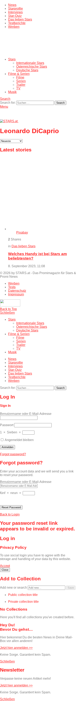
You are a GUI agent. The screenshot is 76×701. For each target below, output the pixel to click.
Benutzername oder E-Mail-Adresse (25, 413)
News (12, 5)
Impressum (16, 294)
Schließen (7, 312)
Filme (20, 77)
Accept (5, 565)
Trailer (20, 84)
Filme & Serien (19, 74)
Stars (12, 59)
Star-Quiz (15, 16)
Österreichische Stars (31, 66)
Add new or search (14, 587)
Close (5, 569)
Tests (12, 287)
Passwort (6, 425)
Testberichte (17, 23)
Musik (12, 92)
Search (60, 102)
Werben (13, 26)
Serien (21, 81)
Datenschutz (17, 290)
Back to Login (10, 514)
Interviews (15, 12)
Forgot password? (13, 454)
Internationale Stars (30, 63)
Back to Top (8, 309)
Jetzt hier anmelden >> (16, 647)
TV (18, 88)
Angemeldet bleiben (19, 440)
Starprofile (15, 8)
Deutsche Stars (27, 70)
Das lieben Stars (20, 19)
